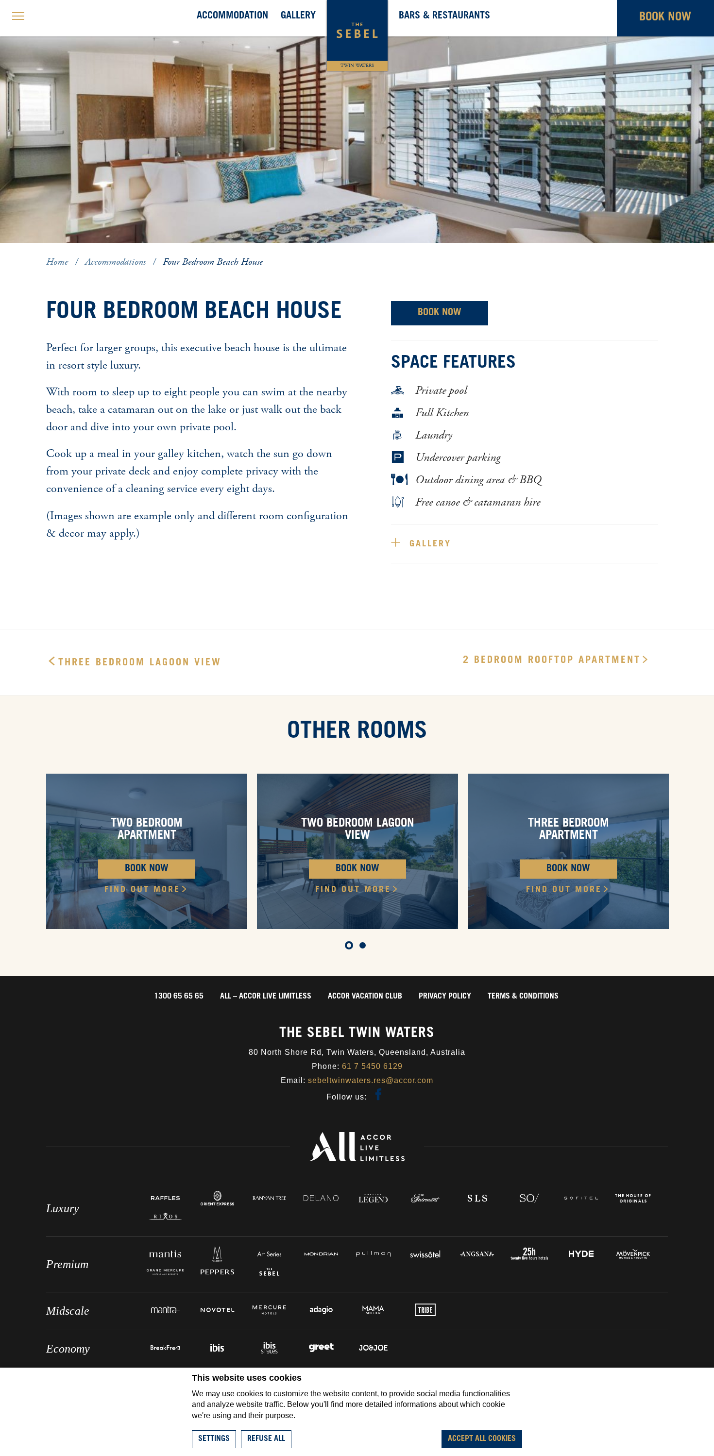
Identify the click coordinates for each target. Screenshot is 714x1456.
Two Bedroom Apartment (147, 830)
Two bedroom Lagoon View (357, 830)
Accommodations (116, 262)
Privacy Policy (445, 996)
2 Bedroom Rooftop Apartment (552, 661)
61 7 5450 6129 (372, 1066)
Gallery (298, 16)
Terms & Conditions (523, 996)
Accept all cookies (482, 1439)
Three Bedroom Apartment (568, 830)
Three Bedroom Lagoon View (139, 663)
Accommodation (232, 16)
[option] (146, 851)
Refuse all (266, 1439)
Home (58, 262)
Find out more (142, 890)
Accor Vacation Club (365, 996)
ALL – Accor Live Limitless (265, 996)
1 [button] (350, 947)
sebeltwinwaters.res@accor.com (370, 1080)
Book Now (439, 313)
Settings (214, 1439)
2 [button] (364, 947)
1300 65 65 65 (179, 996)
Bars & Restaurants (444, 16)
